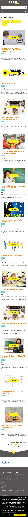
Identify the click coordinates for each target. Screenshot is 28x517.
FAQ (1, 474)
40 (21, 444)
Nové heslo (3, 486)
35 (8, 444)
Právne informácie (4, 477)
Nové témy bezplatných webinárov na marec (10, 118)
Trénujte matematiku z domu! (13, 290)
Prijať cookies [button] (20, 514)
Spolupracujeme (4, 495)
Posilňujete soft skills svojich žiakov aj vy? (14, 426)
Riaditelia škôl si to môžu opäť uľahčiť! (13, 357)
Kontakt (2, 482)
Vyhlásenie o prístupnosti (6, 478)
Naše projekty (3, 494)
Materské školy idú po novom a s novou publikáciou (14, 187)
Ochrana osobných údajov (6, 475)
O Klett (16, 494)
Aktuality (16, 478)
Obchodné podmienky (5, 485)
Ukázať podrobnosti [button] (7, 514)
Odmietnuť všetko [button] (22, 497)
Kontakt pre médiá (18, 474)
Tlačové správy (18, 475)
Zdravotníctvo (16, 21)
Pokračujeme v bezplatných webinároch (12, 221)
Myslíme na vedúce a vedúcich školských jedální (13, 152)
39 (18, 444)
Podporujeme (3, 492)
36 (11, 444)
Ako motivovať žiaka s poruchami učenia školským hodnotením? (12, 49)
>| (22, 446)
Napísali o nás (18, 477)
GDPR (2, 487)
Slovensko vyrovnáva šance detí (14, 256)
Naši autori (17, 495)
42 (18, 446)
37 (13, 444)
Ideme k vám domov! (9, 84)
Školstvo (5, 21)
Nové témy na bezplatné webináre (14, 323)
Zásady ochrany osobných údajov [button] (9, 512)
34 (6, 444)
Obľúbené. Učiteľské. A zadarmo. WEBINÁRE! (14, 392)
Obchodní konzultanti (5, 483)
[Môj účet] (2, 11)
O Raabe (16, 492)
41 (23, 444)
